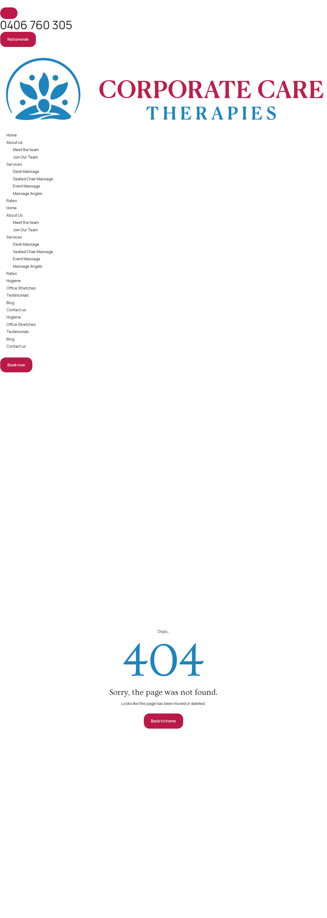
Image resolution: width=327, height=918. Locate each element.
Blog (10, 302)
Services (14, 164)
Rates (11, 200)
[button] (18, 39)
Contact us (16, 309)
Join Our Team (25, 157)
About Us (14, 142)
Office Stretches (21, 288)
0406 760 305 (36, 25)
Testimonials (17, 295)
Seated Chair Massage (33, 178)
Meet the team (26, 149)
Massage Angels (27, 193)
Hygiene (13, 280)
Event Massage (26, 186)
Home (11, 135)
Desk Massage (26, 171)
